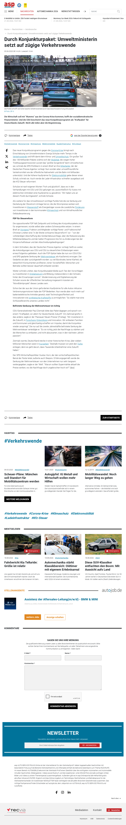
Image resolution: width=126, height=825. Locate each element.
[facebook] (56, 792)
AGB (91, 819)
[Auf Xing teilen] (6, 167)
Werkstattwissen (70, 11)
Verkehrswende (20, 156)
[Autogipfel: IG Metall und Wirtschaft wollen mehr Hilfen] (63, 456)
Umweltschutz (62, 156)
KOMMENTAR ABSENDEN (63, 706)
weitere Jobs (32, 617)
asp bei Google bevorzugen (86, 135)
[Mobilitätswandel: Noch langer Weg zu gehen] (103, 456)
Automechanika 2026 (47, 11)
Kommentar (29, 663)
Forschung (31, 320)
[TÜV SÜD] (18, 5)
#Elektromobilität (82, 513)
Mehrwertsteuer (48, 256)
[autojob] (112, 590)
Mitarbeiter (65, 166)
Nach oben (115, 798)
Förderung (79, 207)
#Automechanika (61, 558)
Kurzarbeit (44, 344)
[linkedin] (69, 792)
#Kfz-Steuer (39, 518)
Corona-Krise (57, 150)
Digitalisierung (36, 274)
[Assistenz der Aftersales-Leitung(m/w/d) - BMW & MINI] (10, 603)
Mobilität (55, 160)
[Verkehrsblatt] (24, 5)
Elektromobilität (59, 175)
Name (67, 653)
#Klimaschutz (59, 513)
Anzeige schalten (55, 617)
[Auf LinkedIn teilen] (6, 162)
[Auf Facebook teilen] (7, 150)
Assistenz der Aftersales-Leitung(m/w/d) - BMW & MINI (61, 599)
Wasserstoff (33, 207)
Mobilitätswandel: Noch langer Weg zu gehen (100, 476)
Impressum (83, 819)
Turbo (80, 344)
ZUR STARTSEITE (111, 417)
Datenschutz (100, 819)
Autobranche (30, 29)
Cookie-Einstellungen (115, 819)
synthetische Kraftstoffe (40, 297)
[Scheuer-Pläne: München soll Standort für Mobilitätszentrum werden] (22, 456)
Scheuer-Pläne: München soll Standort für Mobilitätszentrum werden (21, 478)
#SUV (97, 558)
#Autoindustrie (61, 470)
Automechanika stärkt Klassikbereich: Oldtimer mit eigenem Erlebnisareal (62, 566)
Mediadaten (81, 810)
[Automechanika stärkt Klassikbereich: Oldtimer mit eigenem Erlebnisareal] (63, 544)
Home (6, 29)
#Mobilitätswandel (22, 470)
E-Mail (27, 653)
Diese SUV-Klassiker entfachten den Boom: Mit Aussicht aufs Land (102, 566)
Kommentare (14, 135)
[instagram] (62, 792)
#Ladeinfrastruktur (16, 518)
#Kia (16, 558)
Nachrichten (27, 11)
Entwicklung (42, 320)
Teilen (30, 135)
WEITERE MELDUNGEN (17, 499)
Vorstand (24, 229)
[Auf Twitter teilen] (6, 156)
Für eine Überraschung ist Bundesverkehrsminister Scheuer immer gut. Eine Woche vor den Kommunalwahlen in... (21, 488)
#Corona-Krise (38, 513)
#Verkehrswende (23, 441)
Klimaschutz (52, 210)
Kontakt (97, 810)
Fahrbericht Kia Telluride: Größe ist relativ (21, 564)
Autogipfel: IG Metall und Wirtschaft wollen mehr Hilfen (61, 478)
